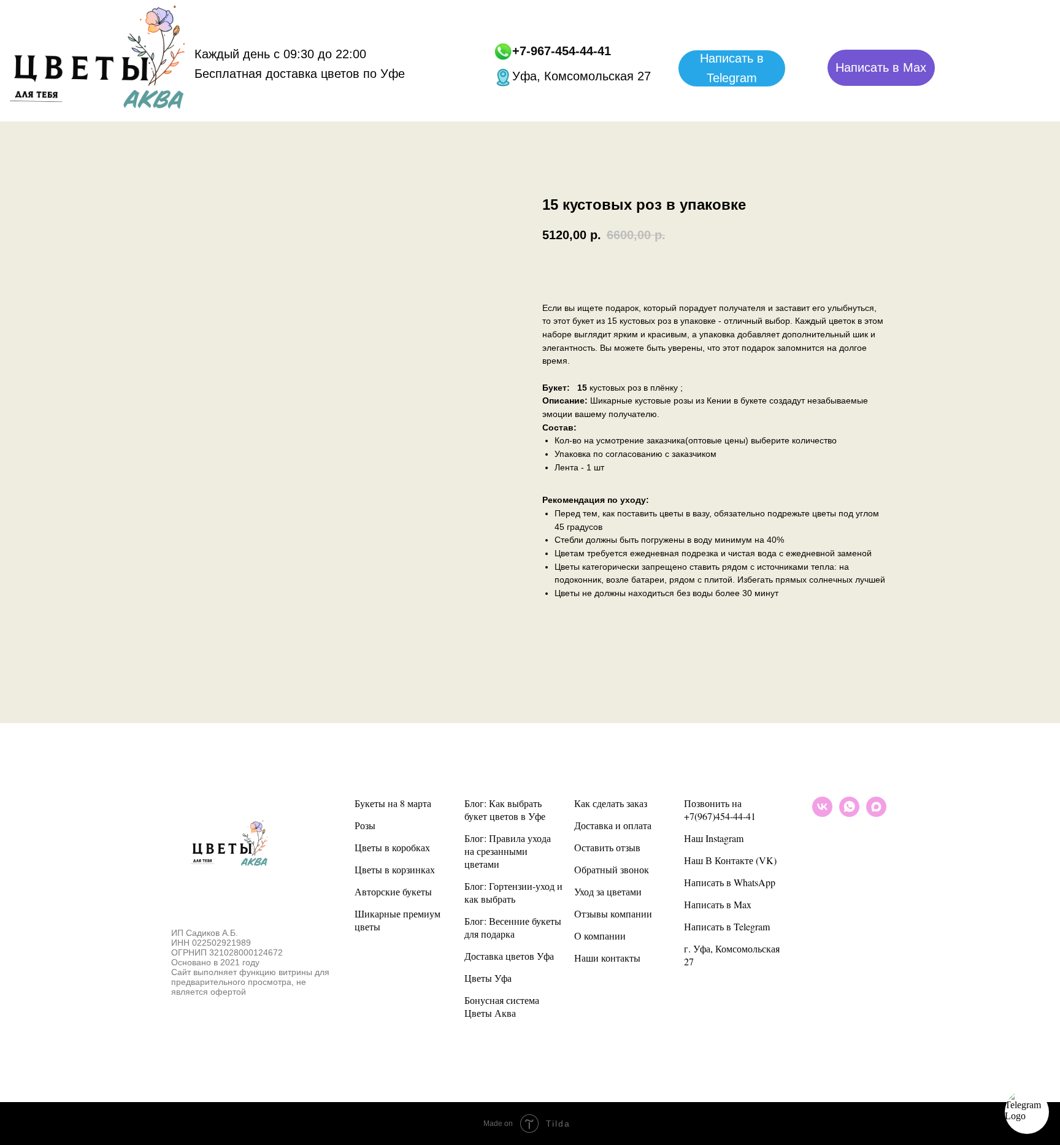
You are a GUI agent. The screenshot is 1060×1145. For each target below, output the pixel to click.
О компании (600, 935)
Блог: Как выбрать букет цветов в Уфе (504, 809)
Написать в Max (717, 904)
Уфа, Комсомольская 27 (581, 76)
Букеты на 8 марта (393, 803)
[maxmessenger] (876, 813)
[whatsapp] (849, 813)
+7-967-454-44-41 (561, 51)
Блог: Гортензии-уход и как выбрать (513, 892)
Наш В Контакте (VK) (730, 860)
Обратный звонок (611, 869)
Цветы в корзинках (395, 869)
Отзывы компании (613, 913)
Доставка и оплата (612, 825)
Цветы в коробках (392, 847)
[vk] (822, 813)
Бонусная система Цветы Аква (501, 1006)
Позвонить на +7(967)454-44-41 (720, 809)
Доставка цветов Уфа (509, 955)
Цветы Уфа (488, 977)
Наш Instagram (713, 838)
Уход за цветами (608, 891)
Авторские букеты (393, 891)
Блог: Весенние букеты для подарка (512, 927)
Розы (365, 825)
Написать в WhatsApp (729, 882)
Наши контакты (607, 957)
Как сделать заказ (610, 803)
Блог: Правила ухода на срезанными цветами (507, 851)
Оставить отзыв (607, 847)
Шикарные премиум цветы (397, 920)
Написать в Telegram (727, 926)
